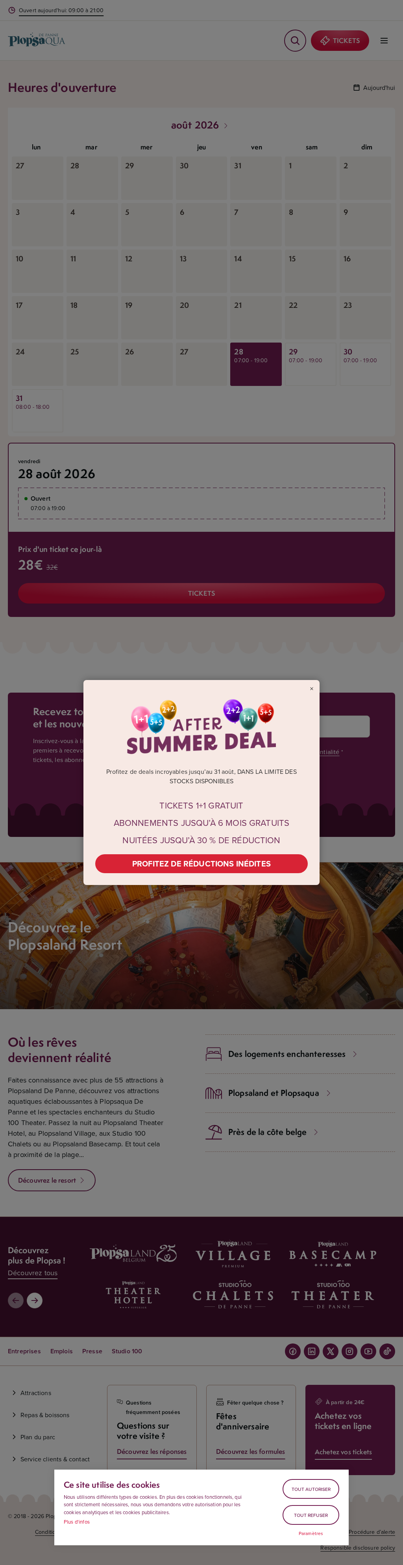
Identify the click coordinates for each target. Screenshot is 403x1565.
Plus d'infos (77, 1521)
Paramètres (311, 1533)
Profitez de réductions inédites (201, 863)
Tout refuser (311, 1515)
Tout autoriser (311, 1489)
